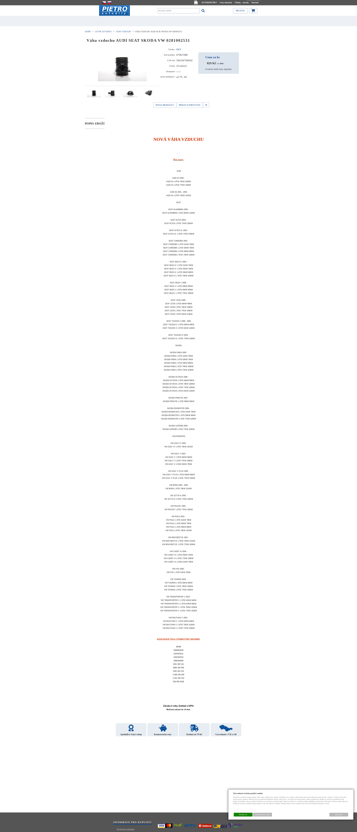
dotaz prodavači (165, 105)
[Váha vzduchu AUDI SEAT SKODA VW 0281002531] (122, 65)
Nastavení (338, 814)
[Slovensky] (109, 2)
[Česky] (104, 2)
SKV (178, 49)
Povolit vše (243, 814)
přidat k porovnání (189, 105)
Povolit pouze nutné (262, 814)
